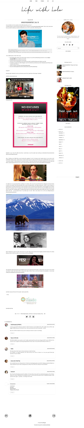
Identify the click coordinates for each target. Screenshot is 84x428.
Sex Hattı (12, 387)
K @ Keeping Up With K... (16, 324)
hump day (35, 313)
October (60, 137)
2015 (60, 131)
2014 (60, 160)
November (61, 135)
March (60, 153)
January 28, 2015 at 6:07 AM (50, 324)
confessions (31, 313)
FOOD (36, 1)
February (60, 155)
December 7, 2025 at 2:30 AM (50, 383)
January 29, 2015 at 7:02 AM (50, 371)
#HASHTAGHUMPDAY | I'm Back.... (68, 71)
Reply (12, 333)
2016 (60, 129)
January (60, 157)
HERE (14, 58)
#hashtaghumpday (25, 313)
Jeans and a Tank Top (15, 360)
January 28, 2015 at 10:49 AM (50, 360)
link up (42, 313)
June (60, 146)
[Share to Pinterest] (33, 316)
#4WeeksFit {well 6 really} (67, 78)
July (59, 144)
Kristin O (13, 371)
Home (31, 1)
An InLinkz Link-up (9, 308)
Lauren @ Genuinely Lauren (38, 26)
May (59, 148)
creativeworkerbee (46, 424)
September (61, 139)
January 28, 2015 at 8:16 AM (50, 348)
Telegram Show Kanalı (14, 389)
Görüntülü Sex (13, 388)
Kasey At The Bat (14, 338)
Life (53, 1)
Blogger (44, 422)
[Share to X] (26, 316)
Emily (12, 348)
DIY (48, 1)
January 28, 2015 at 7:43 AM (50, 337)
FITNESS (42, 1)
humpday (38, 313)
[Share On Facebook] (30, 316)
